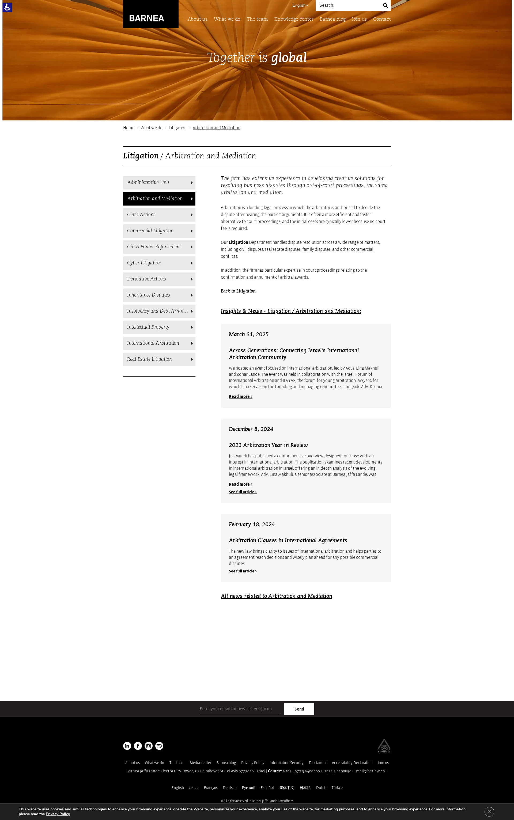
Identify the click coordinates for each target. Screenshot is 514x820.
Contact (382, 19)
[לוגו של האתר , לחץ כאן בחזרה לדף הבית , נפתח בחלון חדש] (159, 746)
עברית (194, 788)
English (299, 5)
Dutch (321, 788)
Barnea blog (333, 19)
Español (267, 788)
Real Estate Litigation (149, 359)
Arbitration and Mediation (155, 198)
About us (197, 19)
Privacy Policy (252, 763)
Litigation (178, 128)
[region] (257, 127)
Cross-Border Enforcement (154, 247)
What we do (227, 19)
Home (128, 128)
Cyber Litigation (144, 263)
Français (211, 788)
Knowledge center (293, 19)
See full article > (243, 492)
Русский (248, 788)
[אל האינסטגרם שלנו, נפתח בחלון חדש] (149, 746)
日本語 (305, 788)
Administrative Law (148, 182)
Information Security (287, 763)
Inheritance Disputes (148, 295)
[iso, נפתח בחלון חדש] (384, 751)
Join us (359, 19)
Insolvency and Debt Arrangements (161, 311)
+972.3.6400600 (306, 771)
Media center (200, 763)
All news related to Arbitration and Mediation (276, 596)
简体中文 (286, 788)
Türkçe (337, 788)
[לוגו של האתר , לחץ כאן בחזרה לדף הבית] (151, 14)
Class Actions (141, 214)
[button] (7, 7)
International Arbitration (153, 343)
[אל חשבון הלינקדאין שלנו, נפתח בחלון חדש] (127, 746)
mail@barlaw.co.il (372, 771)
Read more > (240, 396)
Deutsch (230, 788)
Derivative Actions (146, 279)
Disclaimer (318, 763)
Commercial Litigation (150, 231)
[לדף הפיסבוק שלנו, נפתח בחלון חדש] (138, 746)
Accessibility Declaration (352, 763)
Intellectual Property (148, 327)
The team (257, 19)
